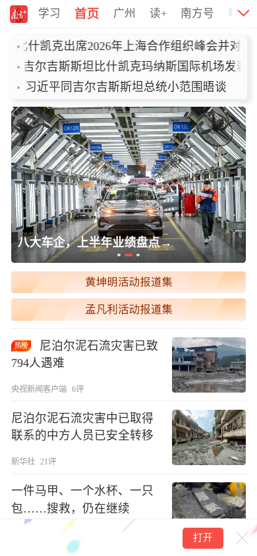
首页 (87, 13)
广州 (124, 13)
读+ (158, 13)
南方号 (197, 13)
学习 (49, 13)
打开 (203, 537)
